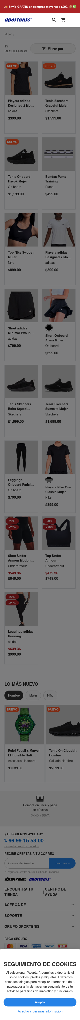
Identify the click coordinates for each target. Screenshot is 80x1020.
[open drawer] (72, 20)
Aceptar (40, 1002)
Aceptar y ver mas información (40, 1011)
